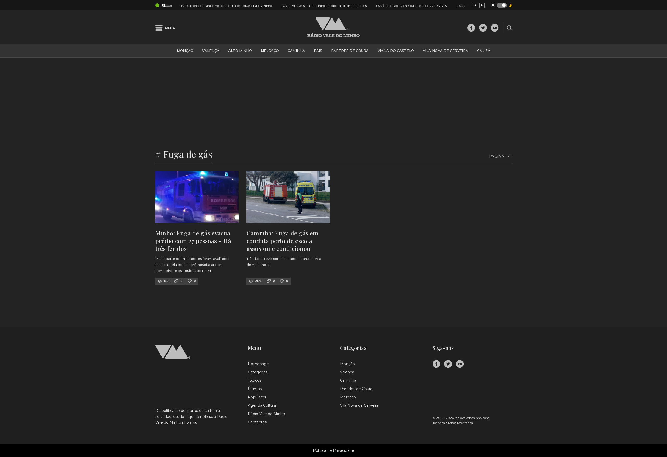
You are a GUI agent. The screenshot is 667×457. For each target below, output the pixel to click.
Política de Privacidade (333, 450)
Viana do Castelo (396, 50)
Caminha (296, 50)
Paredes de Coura (350, 50)
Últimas (255, 388)
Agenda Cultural (262, 405)
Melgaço (270, 50)
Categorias (257, 372)
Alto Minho (240, 50)
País (318, 50)
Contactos (257, 422)
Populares (257, 397)
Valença (210, 50)
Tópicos (254, 380)
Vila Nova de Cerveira (445, 50)
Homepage (258, 363)
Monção (185, 50)
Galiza (483, 50)
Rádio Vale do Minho (266, 413)
